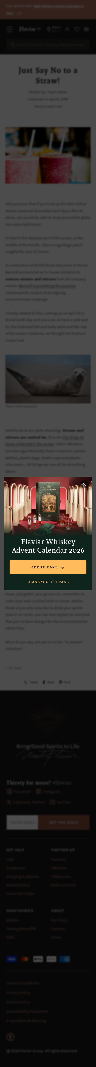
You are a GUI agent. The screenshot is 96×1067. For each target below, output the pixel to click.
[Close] (84, 484)
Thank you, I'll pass (48, 581)
